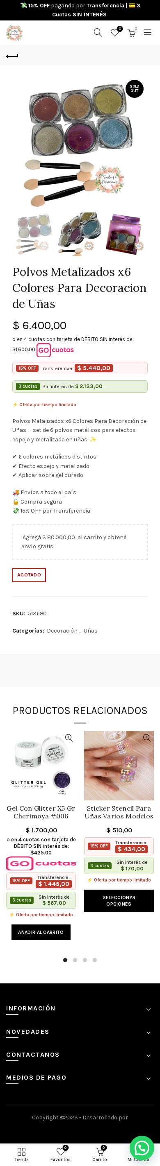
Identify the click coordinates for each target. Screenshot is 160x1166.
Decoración (62, 630)
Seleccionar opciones (119, 901)
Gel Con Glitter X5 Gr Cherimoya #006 (41, 812)
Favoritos (120, 29)
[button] (142, 1148)
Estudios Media (80, 1128)
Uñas (91, 630)
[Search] (98, 32)
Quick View (69, 738)
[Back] (12, 55)
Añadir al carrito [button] (41, 932)
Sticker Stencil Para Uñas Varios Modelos (119, 812)
